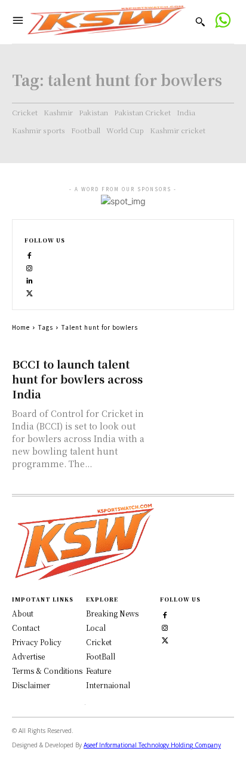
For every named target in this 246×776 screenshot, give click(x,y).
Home (21, 327)
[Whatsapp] (222, 21)
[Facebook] (29, 255)
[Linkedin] (29, 280)
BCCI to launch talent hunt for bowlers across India (77, 378)
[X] (29, 292)
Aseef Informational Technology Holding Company (152, 745)
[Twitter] (165, 639)
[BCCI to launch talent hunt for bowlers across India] (195, 376)
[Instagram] (29, 267)
